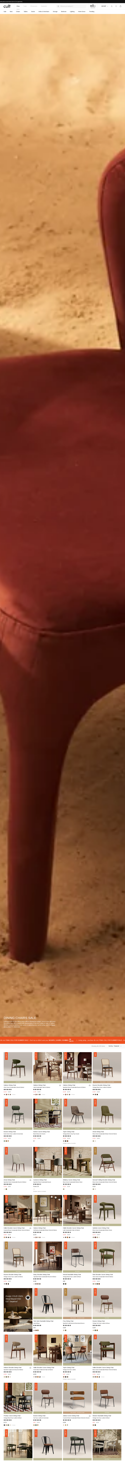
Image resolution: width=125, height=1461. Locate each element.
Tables (26, 11)
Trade (25, 6)
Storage (55, 11)
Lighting (72, 11)
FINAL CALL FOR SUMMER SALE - (54, 1040)
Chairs (18, 11)
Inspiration (44, 6)
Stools (33, 11)
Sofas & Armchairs (44, 11)
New (11, 11)
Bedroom (63, 11)
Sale (5, 11)
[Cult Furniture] (7, 6)
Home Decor (81, 11)
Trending (91, 11)
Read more (17, 1027)
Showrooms (33, 6)
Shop (18, 6)
